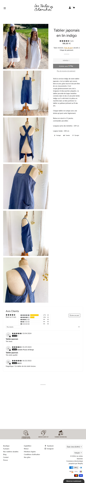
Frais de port (68, 48)
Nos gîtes (27, 457)
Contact (5, 457)
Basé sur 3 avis (11, 317)
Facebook (50, 446)
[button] (65, 41)
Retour (26, 449)
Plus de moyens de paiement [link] (66, 71)
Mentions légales (30, 452)
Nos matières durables (10, 452)
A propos (6, 449)
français (77, 453)
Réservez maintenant (73, 481)
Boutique (6, 446)
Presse (5, 460)
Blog (4, 454)
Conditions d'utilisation (32, 454)
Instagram (50, 449)
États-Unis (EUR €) (73, 447)
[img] (17, 333)
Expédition (27, 446)
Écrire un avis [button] (74, 315)
